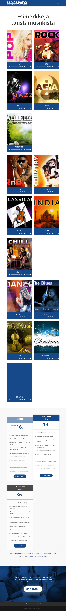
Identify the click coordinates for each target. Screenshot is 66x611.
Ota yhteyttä (14, 553)
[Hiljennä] (25, 66)
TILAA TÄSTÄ (20, 476)
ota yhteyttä (32, 589)
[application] (19, 66)
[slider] (28, 66)
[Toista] (9, 66)
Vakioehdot (46, 604)
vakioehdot (32, 556)
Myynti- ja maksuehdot (21, 604)
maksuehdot (42, 556)
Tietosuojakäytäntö (35, 604)
